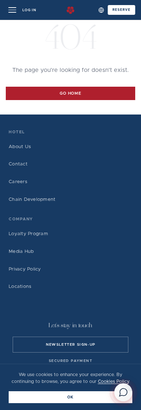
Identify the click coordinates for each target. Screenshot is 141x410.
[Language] (101, 10)
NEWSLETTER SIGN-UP (70, 344)
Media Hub (21, 251)
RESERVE (121, 10)
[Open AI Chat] (123, 392)
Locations (20, 286)
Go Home (70, 93)
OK (70, 397)
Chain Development (32, 199)
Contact (18, 164)
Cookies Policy (113, 381)
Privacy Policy (25, 269)
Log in (29, 10)
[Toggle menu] (12, 10)
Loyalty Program (28, 234)
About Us (20, 146)
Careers (18, 182)
